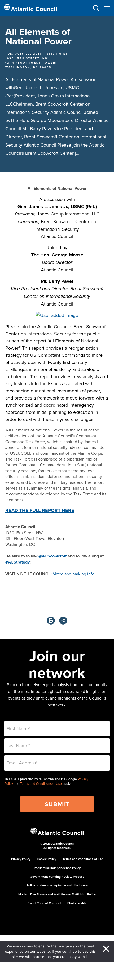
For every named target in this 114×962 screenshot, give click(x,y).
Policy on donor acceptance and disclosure (57, 885)
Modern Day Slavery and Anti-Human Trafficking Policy (57, 894)
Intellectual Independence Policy (57, 868)
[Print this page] (51, 621)
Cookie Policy (46, 859)
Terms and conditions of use (83, 859)
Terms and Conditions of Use (41, 784)
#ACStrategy (17, 562)
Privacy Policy (20, 859)
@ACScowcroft (52, 556)
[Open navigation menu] (106, 8)
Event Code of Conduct (44, 903)
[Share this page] (63, 621)
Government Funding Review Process (57, 876)
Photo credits (76, 903)
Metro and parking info (73, 574)
